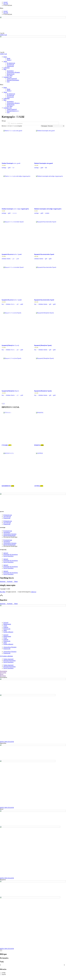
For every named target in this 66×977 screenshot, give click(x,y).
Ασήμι (4, 972)
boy (3, 304)
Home (5, 57)
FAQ (8, 81)
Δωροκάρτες (10, 71)
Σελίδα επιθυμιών (8, 632)
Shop (4, 69)
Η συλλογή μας (7, 531)
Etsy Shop (9, 75)
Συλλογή (5, 622)
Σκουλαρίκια (3, 671)
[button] (33, 8)
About (5, 61)
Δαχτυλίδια (3, 672)
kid (13, 167)
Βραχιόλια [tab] (3, 879)
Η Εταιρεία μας (7, 515)
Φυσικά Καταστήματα (9, 535)
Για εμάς (5, 3)
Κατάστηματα (7, 624)
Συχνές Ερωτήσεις (8, 556)
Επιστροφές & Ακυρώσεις (10, 554)
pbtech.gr (33, 592)
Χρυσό (4, 974)
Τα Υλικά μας (7, 516)
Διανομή (5, 553)
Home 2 (9, 60)
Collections (6, 67)
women (15, 213)
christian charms (6, 258)
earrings (4, 167)
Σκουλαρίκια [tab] (3, 677)
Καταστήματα (10, 74)
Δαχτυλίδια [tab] (3, 743)
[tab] (33, 671)
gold (9, 167)
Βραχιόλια (3, 675)
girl (13, 258)
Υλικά (5, 625)
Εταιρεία (5, 627)
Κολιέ (1, 674)
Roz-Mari (2, 592)
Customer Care (7, 77)
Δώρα (5, 630)
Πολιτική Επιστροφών (13, 80)
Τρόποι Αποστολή (12, 78)
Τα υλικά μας (10, 64)
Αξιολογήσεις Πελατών (13, 72)
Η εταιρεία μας (11, 63)
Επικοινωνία (10, 66)
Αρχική (5, 2)
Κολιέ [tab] (1, 809)
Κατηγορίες (4, 958)
